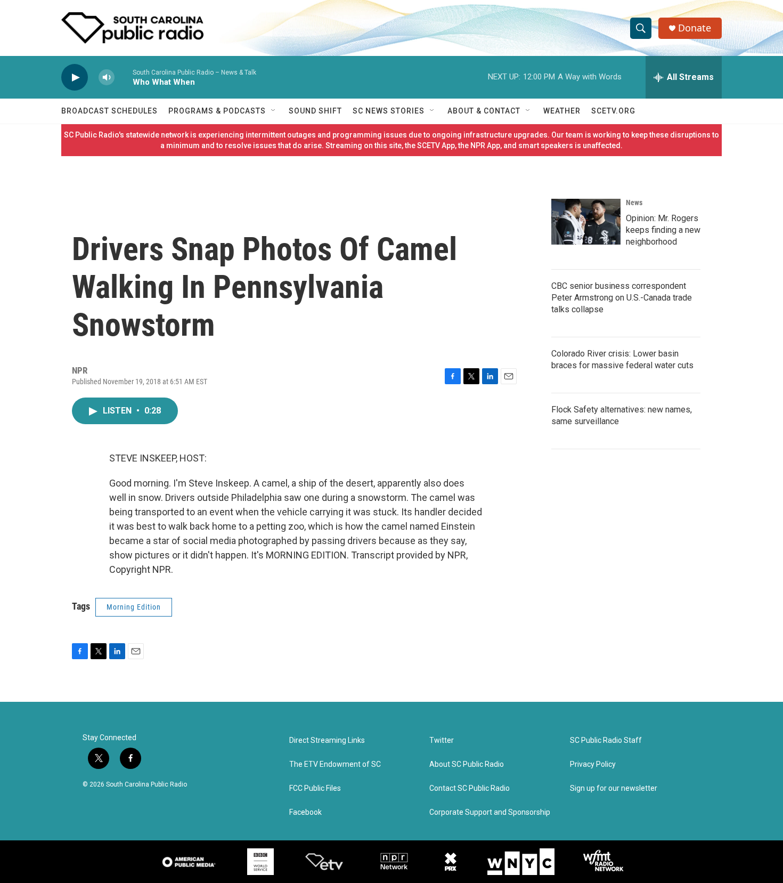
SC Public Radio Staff (606, 740)
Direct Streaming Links (327, 740)
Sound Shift (315, 111)
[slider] (123, 77)
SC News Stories (389, 111)
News (634, 202)
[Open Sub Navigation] (274, 111)
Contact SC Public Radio (469, 788)
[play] (74, 77)
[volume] (106, 78)
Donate (694, 28)
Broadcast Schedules (109, 111)
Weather (562, 111)
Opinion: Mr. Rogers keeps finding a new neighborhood (663, 230)
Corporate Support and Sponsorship (489, 812)
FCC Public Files (315, 788)
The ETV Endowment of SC (335, 764)
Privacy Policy (593, 764)
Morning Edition (134, 607)
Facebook (305, 812)
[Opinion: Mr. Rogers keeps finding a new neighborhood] (586, 222)
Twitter (441, 740)
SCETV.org (613, 111)
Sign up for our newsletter (613, 788)
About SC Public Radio (466, 764)
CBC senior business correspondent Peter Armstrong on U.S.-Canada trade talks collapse (621, 297)
